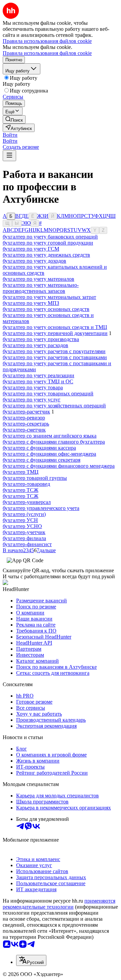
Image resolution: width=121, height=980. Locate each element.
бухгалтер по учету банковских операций (50, 237)
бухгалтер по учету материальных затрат (49, 297)
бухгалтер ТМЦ (21, 472)
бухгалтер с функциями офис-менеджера (49, 454)
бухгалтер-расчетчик (26, 411)
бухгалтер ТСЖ (20, 490)
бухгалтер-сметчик (24, 430)
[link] (14, 119)
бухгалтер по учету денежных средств (46, 255)
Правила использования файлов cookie (47, 53)
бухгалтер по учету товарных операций (48, 393)
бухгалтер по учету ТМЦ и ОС (38, 381)
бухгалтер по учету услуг (32, 399)
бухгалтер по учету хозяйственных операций (54, 405)
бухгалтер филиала (24, 538)
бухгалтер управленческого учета (41, 508)
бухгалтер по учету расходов (35, 345)
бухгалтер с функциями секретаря (41, 460)
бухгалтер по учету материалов (38, 279)
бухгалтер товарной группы (35, 478)
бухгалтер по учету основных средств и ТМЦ (55, 327)
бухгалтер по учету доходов (34, 261)
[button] (10, 135)
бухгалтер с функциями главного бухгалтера (54, 442)
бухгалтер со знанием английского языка (49, 436)
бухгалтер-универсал (27, 502)
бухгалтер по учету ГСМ (31, 249)
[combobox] (31, 960)
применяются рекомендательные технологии (59, 904)
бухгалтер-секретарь (26, 424)
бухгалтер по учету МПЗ (31, 303)
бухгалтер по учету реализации (38, 375)
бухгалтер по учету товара (33, 387)
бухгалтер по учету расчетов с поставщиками (55, 357)
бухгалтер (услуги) (24, 514)
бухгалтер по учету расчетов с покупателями (54, 351)
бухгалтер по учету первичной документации (55, 333)
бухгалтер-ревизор (24, 417)
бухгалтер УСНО (22, 526)
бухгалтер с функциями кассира (39, 448)
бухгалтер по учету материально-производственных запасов (41, 288)
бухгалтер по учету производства (41, 339)
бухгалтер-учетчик (24, 532)
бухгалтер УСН (20, 520)
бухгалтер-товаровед (26, 484)
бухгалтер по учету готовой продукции (48, 243)
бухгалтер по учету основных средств (46, 309)
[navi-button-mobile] (9, 155)
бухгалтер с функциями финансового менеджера (59, 466)
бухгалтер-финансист (27, 544)
